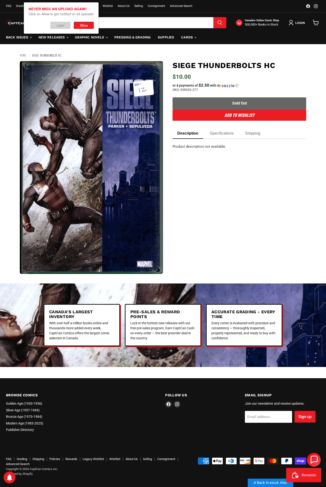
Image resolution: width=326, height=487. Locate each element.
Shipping (38, 459)
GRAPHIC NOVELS (90, 37)
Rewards (71, 459)
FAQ (8, 6)
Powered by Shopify (19, 474)
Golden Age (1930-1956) (24, 403)
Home (23, 55)
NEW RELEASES (52, 37)
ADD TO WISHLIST (239, 115)
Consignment (156, 6)
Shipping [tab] (252, 133)
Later (60, 25)
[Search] (219, 22)
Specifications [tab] (222, 133)
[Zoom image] (155, 266)
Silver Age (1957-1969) (23, 410)
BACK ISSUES (17, 37)
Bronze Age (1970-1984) (24, 417)
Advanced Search (181, 6)
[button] (239, 85)
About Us (124, 6)
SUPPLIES (166, 37)
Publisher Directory (20, 430)
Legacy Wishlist (93, 459)
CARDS (187, 37)
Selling (138, 6)
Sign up (305, 416)
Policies (54, 459)
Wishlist (108, 6)
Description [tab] (187, 133)
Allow (84, 25)
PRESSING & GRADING (132, 37)
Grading (21, 6)
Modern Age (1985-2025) (24, 423)
